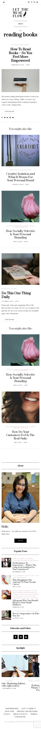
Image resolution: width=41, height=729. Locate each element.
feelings (32, 426)
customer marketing (13, 426)
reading (20, 45)
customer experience (21, 560)
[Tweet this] (5, 118)
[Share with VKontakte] (13, 118)
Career (26, 575)
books (14, 45)
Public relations (29, 596)
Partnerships (12, 709)
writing (26, 45)
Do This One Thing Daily (16, 295)
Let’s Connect (29, 709)
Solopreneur (17, 598)
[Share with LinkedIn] (8, 118)
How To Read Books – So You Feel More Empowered (20, 55)
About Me (9, 711)
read (9, 289)
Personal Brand (18, 594)
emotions (24, 426)
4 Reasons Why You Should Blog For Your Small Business (25, 603)
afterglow (10, 226)
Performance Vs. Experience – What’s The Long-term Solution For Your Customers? (24, 566)
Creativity (28, 170)
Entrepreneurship (19, 577)
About (20, 541)
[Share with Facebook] (3, 118)
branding (29, 558)
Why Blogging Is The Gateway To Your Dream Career (24, 582)
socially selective (21, 227)
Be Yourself (17, 611)
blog (14, 575)
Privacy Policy (20, 714)
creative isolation (16, 170)
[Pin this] (10, 118)
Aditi (28, 65)
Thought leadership (30, 598)
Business (20, 575)
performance (34, 560)
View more (9, 111)
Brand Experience (19, 558)
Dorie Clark (34, 575)
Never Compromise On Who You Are (26, 615)
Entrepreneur (18, 592)
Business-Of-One (30, 590)
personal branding (22, 226)
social (32, 226)
